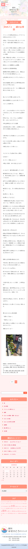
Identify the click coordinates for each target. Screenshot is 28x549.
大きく (8, 4)
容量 (16, 506)
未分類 (5, 431)
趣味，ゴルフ (5, 513)
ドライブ (15, 503)
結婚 (16, 511)
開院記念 (12, 513)
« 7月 (2, 480)
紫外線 (13, 511)
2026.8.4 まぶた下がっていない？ (12, 441)
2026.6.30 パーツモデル (10, 454)
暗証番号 (8, 508)
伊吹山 (24, 503)
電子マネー (16, 513)
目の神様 (6, 406)
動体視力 (6, 506)
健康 (5, 412)
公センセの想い (7, 418)
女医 (10, 370)
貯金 (2, 513)
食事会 (19, 513)
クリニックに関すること (16, 365)
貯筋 (25, 511)
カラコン (15, 501)
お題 (10, 501)
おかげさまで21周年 (5, 501)
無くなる (13, 508)
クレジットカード (20, 501)
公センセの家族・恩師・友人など (11, 415)
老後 (18, 511)
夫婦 (10, 506)
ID (1, 501)
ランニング (20, 503)
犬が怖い (18, 508)
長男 (9, 513)
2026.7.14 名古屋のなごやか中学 (12, 448)
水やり (8, 372)
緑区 (13, 370)
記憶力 (23, 511)
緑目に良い (13, 372)
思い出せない (19, 506)
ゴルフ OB (5, 503)
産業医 (5, 424)
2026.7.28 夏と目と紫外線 (12, 445)
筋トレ (10, 511)
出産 (4, 506)
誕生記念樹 (17, 370)
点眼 (11, 508)
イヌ (12, 501)
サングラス (10, 503)
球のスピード (22, 508)
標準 (3, 4)
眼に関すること (7, 428)
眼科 (7, 370)
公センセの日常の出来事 (9, 421)
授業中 (23, 506)
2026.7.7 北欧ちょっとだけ (10, 451)
